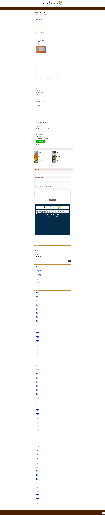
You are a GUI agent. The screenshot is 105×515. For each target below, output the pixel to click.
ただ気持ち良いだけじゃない (39, 256)
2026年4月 (37, 297)
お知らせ (37, 267)
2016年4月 (37, 455)
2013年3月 (37, 503)
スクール (52, 8)
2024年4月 (37, 329)
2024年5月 (37, 328)
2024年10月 (37, 321)
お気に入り (37, 266)
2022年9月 (37, 354)
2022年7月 (37, 357)
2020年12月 (37, 382)
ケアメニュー (46, 8)
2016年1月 (37, 459)
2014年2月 (37, 490)
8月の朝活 (36, 254)
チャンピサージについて (40, 8)
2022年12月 (37, 350)
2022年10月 (37, 353)
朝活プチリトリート (37, 252)
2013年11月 (37, 494)
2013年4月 (37, 502)
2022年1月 (37, 365)
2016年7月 (37, 451)
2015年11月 (37, 462)
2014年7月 (37, 483)
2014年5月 (37, 486)
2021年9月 (37, 370)
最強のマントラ (40, 156)
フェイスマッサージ (38, 275)
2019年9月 (37, 402)
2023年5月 (37, 344)
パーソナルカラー (64, 8)
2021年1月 (37, 381)
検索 (69, 260)
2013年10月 (37, 495)
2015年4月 (37, 471)
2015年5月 (37, 470)
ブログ (70, 8)
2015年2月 (37, 474)
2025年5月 (37, 312)
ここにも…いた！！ (58, 160)
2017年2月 (37, 442)
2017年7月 (37, 435)
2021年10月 (37, 369)
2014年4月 (37, 487)
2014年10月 (37, 479)
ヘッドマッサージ (38, 278)
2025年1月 (37, 317)
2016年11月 (37, 446)
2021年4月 (37, 377)
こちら (43, 122)
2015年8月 (37, 466)
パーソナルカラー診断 (38, 274)
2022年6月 (37, 358)
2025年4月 (37, 313)
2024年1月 (37, 333)
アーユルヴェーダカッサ (39, 271)
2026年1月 (37, 301)
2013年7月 (37, 498)
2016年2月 (37, 458)
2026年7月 (37, 293)
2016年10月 (37, 447)
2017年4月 (37, 439)
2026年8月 (37, 292)
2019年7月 (37, 405)
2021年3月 (37, 378)
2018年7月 (37, 421)
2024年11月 (37, 320)
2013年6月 (37, 499)
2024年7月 (37, 325)
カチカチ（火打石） (37, 165)
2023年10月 (37, 337)
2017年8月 (37, 434)
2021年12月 (37, 366)
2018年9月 (37, 418)
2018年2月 (37, 426)
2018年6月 (37, 422)
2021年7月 (37, 373)
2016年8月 (37, 450)
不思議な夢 (36, 250)
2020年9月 (37, 386)
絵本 (38, 144)
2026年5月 (37, 296)
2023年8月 (37, 340)
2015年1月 (37, 475)
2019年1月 (37, 413)
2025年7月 (37, 309)
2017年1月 (37, 443)
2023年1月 (37, 349)
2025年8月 (37, 308)
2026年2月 (37, 300)
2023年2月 (37, 348)
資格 (36, 286)
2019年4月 (37, 409)
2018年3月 (37, 425)
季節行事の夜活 (68, 165)
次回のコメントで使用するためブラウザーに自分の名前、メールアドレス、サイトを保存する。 (49, 186)
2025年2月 (37, 316)
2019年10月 (37, 401)
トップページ (34, 8)
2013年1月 (37, 506)
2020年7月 (37, 389)
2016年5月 (37, 454)
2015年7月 (37, 467)
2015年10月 (37, 463)
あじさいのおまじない (40, 160)
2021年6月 (37, 374)
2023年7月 (37, 341)
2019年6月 (37, 406)
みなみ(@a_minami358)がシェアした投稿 (46, 78)
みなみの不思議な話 (38, 270)
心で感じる (37, 282)
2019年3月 (37, 410)
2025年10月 (37, 305)
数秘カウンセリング (58, 8)
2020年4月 (37, 393)
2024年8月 (37, 324)
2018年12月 (37, 414)
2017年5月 (37, 438)
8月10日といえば (58, 156)
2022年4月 (37, 361)
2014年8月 (37, 482)
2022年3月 (37, 362)
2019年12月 (37, 398)
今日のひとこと (38, 279)
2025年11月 (37, 304)
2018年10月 (37, 417)
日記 (36, 283)
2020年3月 (37, 394)
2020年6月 (37, 390)
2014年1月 (37, 491)
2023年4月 (37, 345)
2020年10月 (37, 385)
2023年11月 (37, 336)
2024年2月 (37, 332)
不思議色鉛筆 (39, 152)
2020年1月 (37, 397)
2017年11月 (37, 430)
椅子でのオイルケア (37, 248)
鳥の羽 (57, 152)
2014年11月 (37, 478)
